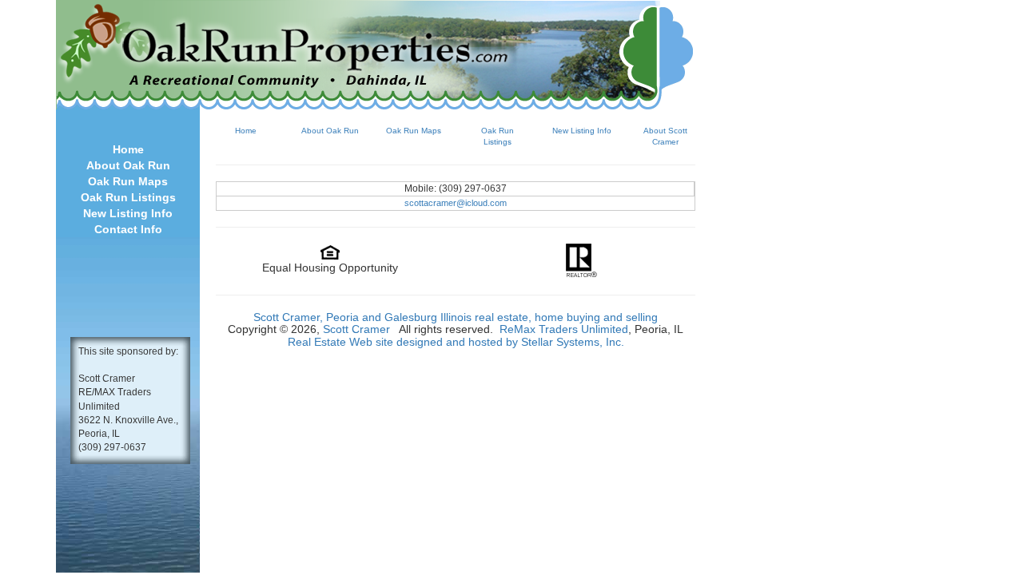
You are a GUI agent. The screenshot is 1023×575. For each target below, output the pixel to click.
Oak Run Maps (128, 181)
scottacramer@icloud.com (455, 203)
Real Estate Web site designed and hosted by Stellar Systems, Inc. (456, 341)
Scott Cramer (356, 329)
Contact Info (128, 229)
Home (128, 149)
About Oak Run (128, 165)
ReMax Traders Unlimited (564, 329)
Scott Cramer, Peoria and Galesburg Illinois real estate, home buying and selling (455, 317)
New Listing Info (128, 213)
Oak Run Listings (128, 197)
